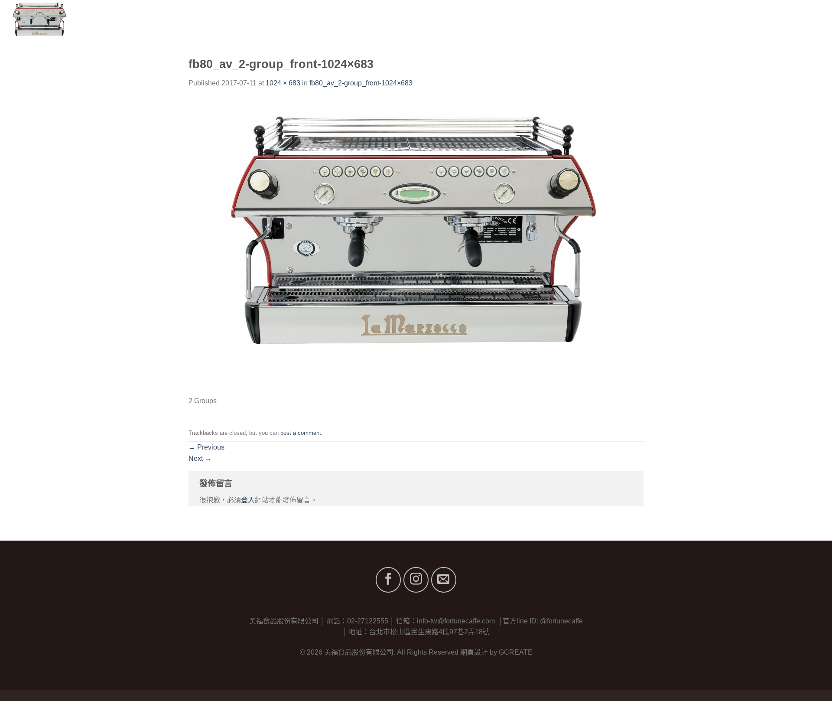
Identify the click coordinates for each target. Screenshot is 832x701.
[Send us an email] (443, 579)
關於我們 (675, 21)
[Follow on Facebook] (388, 579)
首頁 (643, 21)
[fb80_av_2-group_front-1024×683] (410, 246)
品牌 (708, 21)
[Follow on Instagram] (416, 579)
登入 (248, 500)
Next (199, 458)
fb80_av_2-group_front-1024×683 (361, 83)
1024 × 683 (283, 83)
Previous (206, 447)
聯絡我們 (811, 21)
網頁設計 (474, 652)
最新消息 (771, 21)
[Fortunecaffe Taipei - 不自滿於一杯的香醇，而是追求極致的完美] (63, 21)
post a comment (300, 433)
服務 (739, 21)
